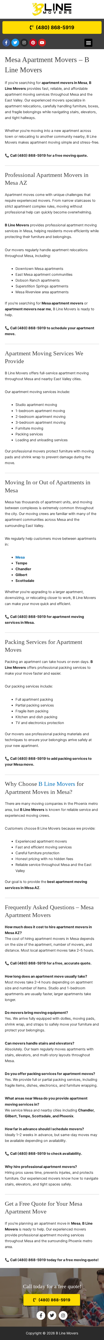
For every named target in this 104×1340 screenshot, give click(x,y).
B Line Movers (56, 783)
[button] (88, 43)
